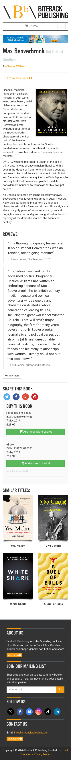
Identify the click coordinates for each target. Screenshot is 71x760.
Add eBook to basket (37, 463)
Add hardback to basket (37, 431)
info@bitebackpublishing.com (31, 732)
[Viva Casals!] (53, 517)
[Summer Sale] (35, 38)
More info (13, 655)
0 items (33, 26)
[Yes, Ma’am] (18, 517)
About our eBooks (16, 471)
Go (60, 689)
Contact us (13, 738)
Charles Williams (16, 66)
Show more (13, 375)
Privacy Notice (42, 754)
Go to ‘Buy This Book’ (16, 78)
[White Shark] (18, 576)
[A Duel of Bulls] (53, 576)
